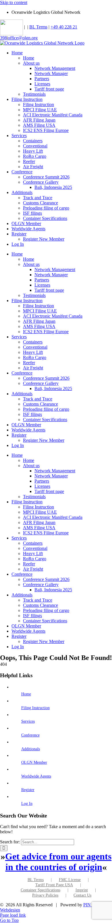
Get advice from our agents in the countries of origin (58, 861)
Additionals (30, 749)
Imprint (82, 890)
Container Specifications (40, 890)
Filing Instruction (35, 708)
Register (27, 790)
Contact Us (82, 895)
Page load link (13, 915)
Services (28, 721)
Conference (30, 735)
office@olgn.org (23, 37)
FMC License (70, 880)
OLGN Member (34, 762)
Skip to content (13, 2)
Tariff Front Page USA (54, 885)
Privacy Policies (45, 895)
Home (26, 694)
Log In (26, 803)
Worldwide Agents (36, 776)
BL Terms (38, 26)
